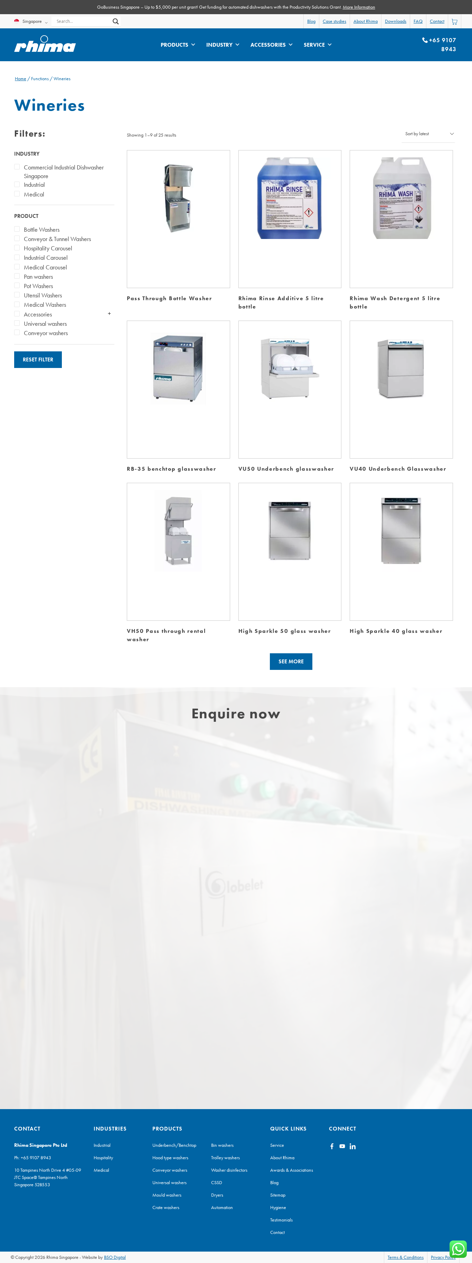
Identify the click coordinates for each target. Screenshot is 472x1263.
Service (314, 44)
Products (174, 44)
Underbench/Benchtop (174, 1145)
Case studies (334, 21)
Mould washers (166, 1195)
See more (291, 661)
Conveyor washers (169, 1170)
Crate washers (165, 1207)
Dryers (217, 1195)
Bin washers (222, 1145)
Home (20, 78)
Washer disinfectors (229, 1170)
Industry (219, 44)
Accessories (268, 44)
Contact (437, 21)
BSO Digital (115, 1257)
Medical (101, 1170)
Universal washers (169, 1182)
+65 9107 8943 (36, 1157)
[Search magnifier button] (116, 21)
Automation (222, 1207)
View (178, 226)
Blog (311, 21)
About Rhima (365, 21)
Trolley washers (225, 1157)
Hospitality (103, 1157)
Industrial (102, 1145)
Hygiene (278, 1207)
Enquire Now (178, 205)
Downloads (395, 21)
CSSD (216, 1182)
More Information (359, 7)
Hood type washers (170, 1157)
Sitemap (277, 1195)
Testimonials (281, 1220)
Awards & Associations (291, 1170)
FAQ (418, 21)
